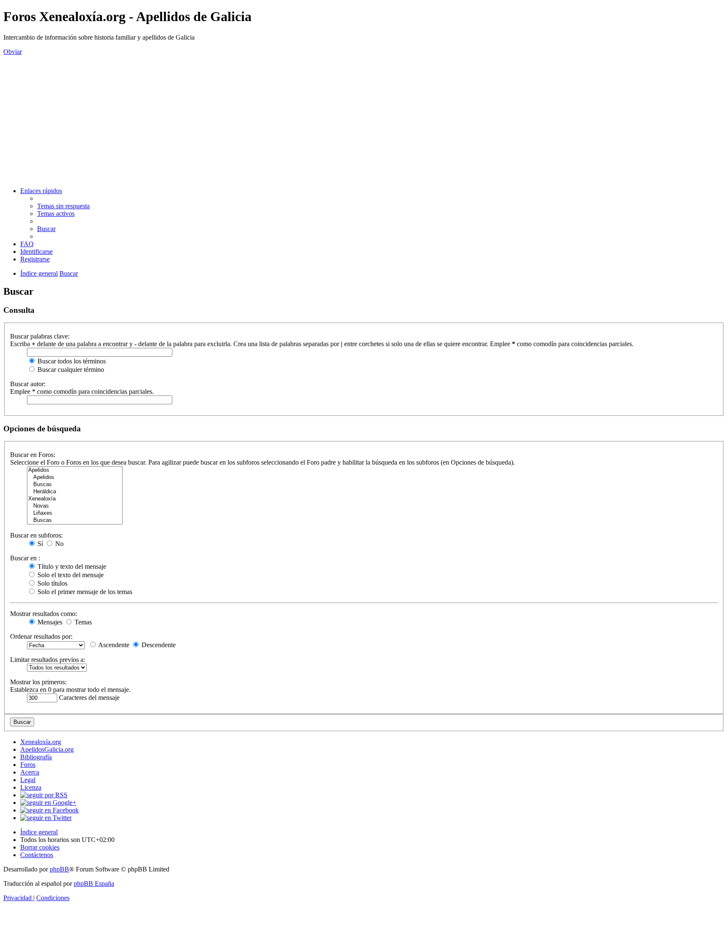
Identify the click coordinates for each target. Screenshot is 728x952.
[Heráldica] (74, 491)
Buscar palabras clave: (40, 336)
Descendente (158, 644)
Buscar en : (25, 558)
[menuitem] (63, 206)
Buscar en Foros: (32, 454)
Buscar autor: (28, 383)
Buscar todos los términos (71, 361)
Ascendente (113, 644)
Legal (27, 779)
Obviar (12, 51)
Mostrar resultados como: (43, 613)
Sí (39, 543)
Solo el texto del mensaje (70, 574)
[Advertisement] (364, 121)
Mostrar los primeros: (38, 682)
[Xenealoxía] (74, 499)
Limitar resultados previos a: (47, 659)
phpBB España (94, 883)
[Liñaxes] (74, 513)
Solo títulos (51, 583)
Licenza (30, 787)
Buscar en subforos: (36, 535)
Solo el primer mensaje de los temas (84, 591)
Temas (82, 622)
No (59, 543)
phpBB (59, 869)
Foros (27, 764)
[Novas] (74, 506)
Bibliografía (36, 757)
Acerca (29, 772)
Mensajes (49, 622)
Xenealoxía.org (40, 741)
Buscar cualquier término (70, 369)
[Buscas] (74, 484)
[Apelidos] (74, 470)
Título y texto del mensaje (71, 566)
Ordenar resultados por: (41, 636)
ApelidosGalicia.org (47, 749)
